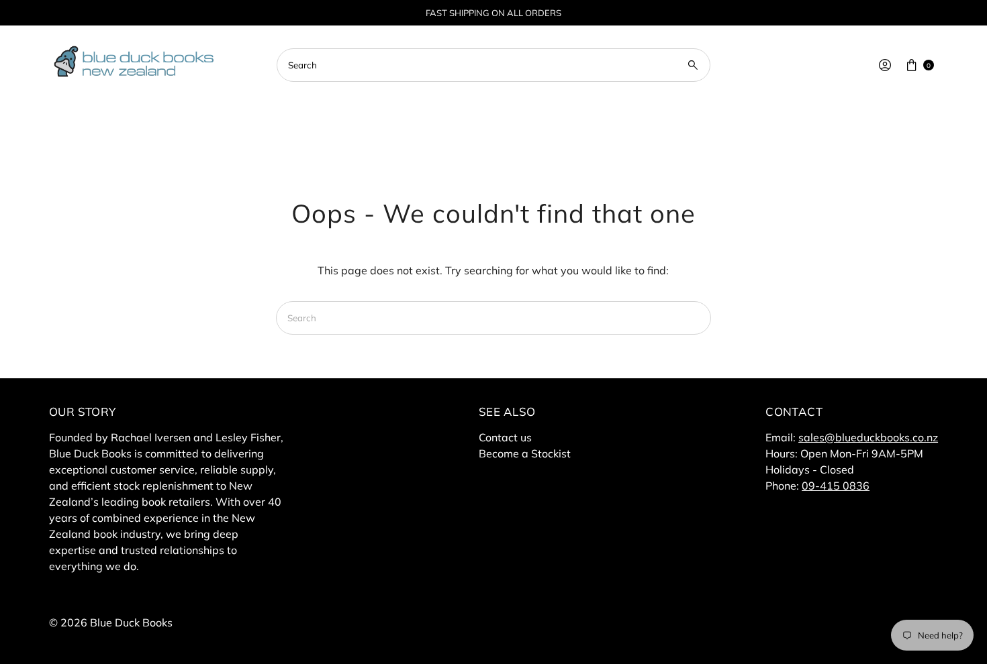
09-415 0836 (835, 485)
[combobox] (493, 65)
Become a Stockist (525, 453)
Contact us (505, 437)
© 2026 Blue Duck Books (111, 622)
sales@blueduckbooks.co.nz (868, 437)
